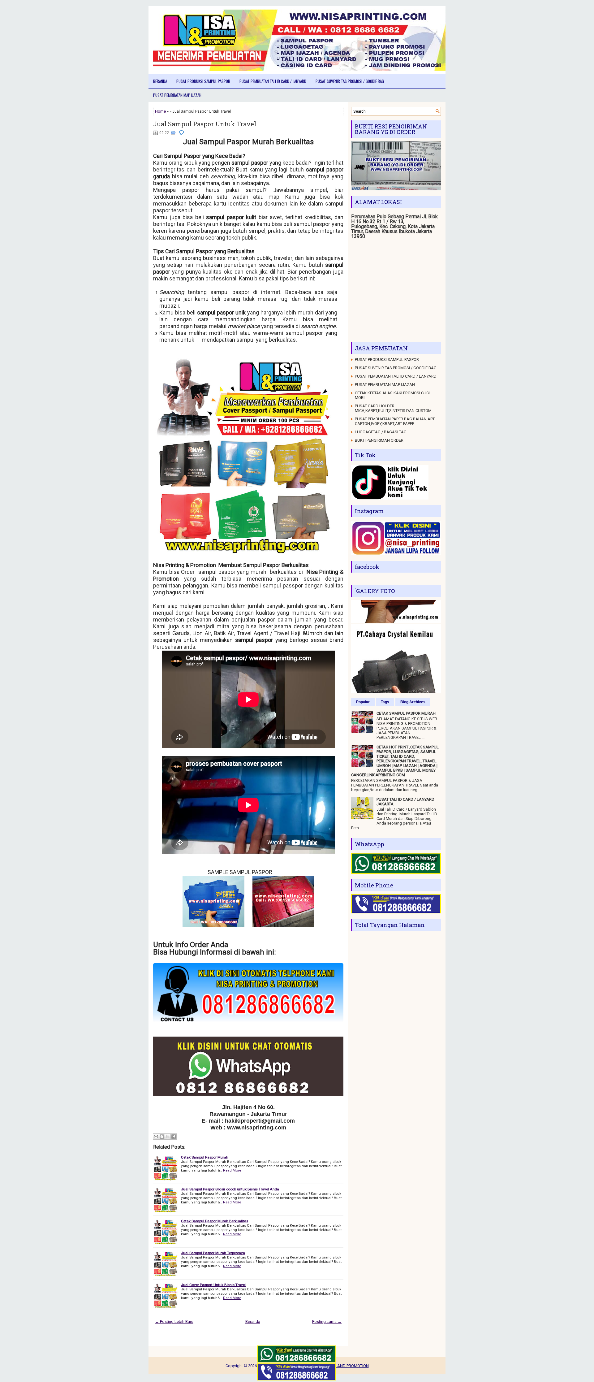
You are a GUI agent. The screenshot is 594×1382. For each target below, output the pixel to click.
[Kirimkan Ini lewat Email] (156, 1136)
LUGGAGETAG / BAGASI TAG (381, 432)
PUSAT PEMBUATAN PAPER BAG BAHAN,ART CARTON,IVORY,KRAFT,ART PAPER (395, 421)
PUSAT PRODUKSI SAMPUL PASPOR (203, 81)
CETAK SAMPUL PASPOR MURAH (406, 713)
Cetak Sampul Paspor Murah (204, 1157)
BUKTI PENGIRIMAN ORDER (379, 440)
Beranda (160, 81)
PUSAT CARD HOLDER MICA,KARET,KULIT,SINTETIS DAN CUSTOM (393, 408)
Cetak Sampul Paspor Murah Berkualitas (214, 1221)
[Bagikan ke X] (168, 1136)
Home (160, 111)
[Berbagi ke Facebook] (173, 1136)
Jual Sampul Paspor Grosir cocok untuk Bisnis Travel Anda (230, 1189)
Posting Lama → (327, 1321)
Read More (232, 1170)
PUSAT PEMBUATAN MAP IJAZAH (177, 95)
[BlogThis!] (162, 1136)
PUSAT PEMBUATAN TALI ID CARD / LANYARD (272, 81)
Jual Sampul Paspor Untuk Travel (204, 124)
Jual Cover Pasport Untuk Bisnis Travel (213, 1285)
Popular (363, 702)
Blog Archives (412, 702)
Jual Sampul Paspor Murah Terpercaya (213, 1253)
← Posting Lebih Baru (174, 1321)
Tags (385, 702)
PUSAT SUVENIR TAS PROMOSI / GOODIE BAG (350, 81)
